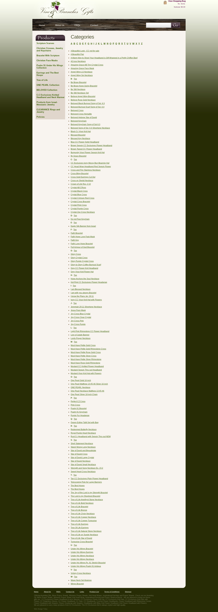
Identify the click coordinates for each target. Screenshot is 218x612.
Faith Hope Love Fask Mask (83, 237)
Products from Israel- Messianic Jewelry (47, 103)
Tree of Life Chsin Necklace (83, 514)
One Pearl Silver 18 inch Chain (84, 394)
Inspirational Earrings (111, 595)
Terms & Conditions (112, 592)
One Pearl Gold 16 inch (81, 380)
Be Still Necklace (78, 89)
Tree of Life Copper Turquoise (84, 521)
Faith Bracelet (77, 233)
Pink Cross (75, 405)
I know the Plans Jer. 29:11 (82, 296)
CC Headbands (90, 601)
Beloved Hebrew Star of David (84, 117)
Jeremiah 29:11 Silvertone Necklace (86, 307)
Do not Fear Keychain (80, 219)
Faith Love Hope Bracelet (82, 244)
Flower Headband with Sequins (46, 603)
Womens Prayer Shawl (62, 597)
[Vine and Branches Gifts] (82, 9)
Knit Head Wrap (78, 597)
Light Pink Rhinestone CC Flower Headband (90, 331)
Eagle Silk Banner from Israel (83, 226)
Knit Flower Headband (109, 603)
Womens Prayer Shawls (78, 595)
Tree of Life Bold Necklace (82, 503)
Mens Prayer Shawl (44, 597)
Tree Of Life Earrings (80, 528)
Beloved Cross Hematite (81, 114)
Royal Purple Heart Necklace (83, 433)
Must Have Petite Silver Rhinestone (86, 359)
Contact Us (70, 592)
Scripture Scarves (45, 43)
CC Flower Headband (66, 601)
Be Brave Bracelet (78, 82)
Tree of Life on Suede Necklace (84, 535)
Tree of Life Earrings (79, 524)
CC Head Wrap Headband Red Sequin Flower (91, 166)
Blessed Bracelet (78, 135)
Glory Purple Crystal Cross (82, 261)
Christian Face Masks (47, 60)
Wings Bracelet (77, 584)
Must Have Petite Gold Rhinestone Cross (88, 349)
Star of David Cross (79, 454)
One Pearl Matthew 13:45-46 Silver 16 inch (89, 384)
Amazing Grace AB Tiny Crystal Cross (87, 65)
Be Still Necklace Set (80, 93)
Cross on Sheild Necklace (82, 180)
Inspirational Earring (93, 597)
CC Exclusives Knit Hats (114, 599)
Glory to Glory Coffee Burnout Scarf (86, 265)
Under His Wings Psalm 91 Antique (86, 566)
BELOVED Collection (47, 90)
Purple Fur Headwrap (80, 415)
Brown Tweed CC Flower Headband (86, 149)
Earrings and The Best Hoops (48, 74)
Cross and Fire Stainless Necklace (86, 170)
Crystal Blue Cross (79, 194)
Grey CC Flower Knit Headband (84, 268)
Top (75, 79)
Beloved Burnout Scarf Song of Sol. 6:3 (87, 107)
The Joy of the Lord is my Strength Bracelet (89, 493)
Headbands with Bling (92, 603)
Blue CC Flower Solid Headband (85, 142)
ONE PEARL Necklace (80, 387)
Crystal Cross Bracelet (80, 201)
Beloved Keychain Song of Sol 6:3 (85, 124)
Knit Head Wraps (95, 595)
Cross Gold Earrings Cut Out (83, 177)
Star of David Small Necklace (83, 464)
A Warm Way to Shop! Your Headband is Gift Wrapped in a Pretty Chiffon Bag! (104, 58)
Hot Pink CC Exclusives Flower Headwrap (89, 282)
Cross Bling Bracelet (79, 173)
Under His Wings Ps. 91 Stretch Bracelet (88, 563)
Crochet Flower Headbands (107, 601)
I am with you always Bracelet (83, 293)
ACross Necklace (78, 61)
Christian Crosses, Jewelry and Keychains (50, 49)
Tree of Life (42, 80)
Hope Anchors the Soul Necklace (85, 279)
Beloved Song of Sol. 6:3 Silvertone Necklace (90, 128)
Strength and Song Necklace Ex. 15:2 (87, 468)
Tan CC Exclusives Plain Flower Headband (89, 478)
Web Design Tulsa (40, 609)
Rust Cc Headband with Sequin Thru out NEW (91, 436)
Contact (94, 25)
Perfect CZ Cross (78, 401)
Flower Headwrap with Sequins (71, 603)
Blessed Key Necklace (80, 138)
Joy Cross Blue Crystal (80, 314)
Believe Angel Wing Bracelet (83, 96)
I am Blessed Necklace (80, 289)
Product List (94, 592)
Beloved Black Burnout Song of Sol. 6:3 (88, 103)
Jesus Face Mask (78, 310)
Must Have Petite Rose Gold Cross (86, 352)
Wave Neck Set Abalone (81, 580)
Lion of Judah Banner (80, 335)
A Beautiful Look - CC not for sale (85, 51)
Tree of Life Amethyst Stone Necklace (87, 500)
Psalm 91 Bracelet (78, 408)
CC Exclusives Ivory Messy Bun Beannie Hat (90, 163)
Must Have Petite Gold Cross (83, 345)
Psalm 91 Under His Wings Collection (50, 66)
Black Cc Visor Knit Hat (81, 131)
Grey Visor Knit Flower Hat (82, 272)
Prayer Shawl (110, 597)
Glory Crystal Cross (79, 258)
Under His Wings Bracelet (82, 549)
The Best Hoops (78, 485)
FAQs (77, 25)
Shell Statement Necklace (82, 443)
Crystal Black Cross (79, 191)
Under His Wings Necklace (82, 556)
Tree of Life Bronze (79, 510)
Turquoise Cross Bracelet (82, 542)
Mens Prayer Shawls (60, 595)
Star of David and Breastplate (83, 450)
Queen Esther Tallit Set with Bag (84, 422)
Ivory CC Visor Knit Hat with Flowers (86, 300)
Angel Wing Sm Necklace (82, 75)
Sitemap (128, 592)
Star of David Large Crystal (82, 457)
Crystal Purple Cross (80, 209)
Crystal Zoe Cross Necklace (83, 212)
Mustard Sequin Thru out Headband (86, 370)
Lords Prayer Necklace (80, 338)
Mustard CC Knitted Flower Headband (87, 366)
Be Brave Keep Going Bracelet (84, 86)
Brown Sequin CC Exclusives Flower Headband (91, 145)
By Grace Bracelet (78, 156)
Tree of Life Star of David (81, 538)
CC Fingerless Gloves (48, 601)
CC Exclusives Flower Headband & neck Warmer (60, 599)
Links (82, 592)
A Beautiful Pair (77, 54)
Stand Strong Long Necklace (83, 447)
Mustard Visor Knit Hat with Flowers (86, 373)
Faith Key (75, 240)
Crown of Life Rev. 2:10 (81, 184)
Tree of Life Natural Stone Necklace (86, 531)
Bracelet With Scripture (48, 55)
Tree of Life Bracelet (79, 507)
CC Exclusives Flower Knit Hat (92, 599)
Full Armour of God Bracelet (82, 247)
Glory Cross (76, 254)
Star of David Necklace (80, 461)
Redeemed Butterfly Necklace (84, 429)
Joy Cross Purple (78, 324)
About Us (59, 25)
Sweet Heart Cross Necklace (83, 471)
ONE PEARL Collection (48, 85)
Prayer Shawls (128, 595)
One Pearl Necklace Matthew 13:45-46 (87, 391)
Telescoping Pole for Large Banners (86, 482)
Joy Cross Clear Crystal (81, 317)
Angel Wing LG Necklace (81, 72)
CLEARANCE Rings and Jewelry (48, 110)
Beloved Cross (77, 110)
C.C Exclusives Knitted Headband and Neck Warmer (50, 96)
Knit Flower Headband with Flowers (133, 603)
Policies (41, 117)
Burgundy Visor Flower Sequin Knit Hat (88, 152)
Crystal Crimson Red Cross (82, 198)
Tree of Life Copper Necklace (83, 517)
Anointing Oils (46, 595)
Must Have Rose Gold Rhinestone (85, 363)
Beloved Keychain (78, 121)
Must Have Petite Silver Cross (83, 356)
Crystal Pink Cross (79, 205)
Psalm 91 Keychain (79, 412)
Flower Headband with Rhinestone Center (135, 601)
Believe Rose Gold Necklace (83, 100)
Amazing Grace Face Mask (82, 68)
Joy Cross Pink (77, 321)
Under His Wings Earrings (82, 552)
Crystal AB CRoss (78, 187)
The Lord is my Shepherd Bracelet (85, 496)
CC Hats (79, 601)
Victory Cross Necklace (81, 573)
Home (42, 25)
